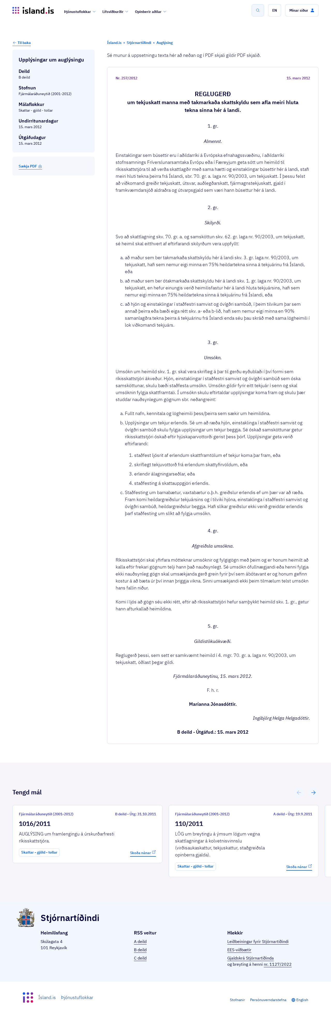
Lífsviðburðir (113, 11)
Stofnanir (237, 999)
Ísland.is (47, 997)
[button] (274, 10)
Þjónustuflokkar (77, 11)
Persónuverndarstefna (268, 999)
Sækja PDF (28, 166)
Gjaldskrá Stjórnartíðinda (250, 958)
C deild (140, 958)
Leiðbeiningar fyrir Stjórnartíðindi (258, 941)
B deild (140, 949)
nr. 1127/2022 (278, 964)
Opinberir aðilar (148, 11)
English (302, 999)
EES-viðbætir (239, 949)
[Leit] (258, 10)
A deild (140, 941)
